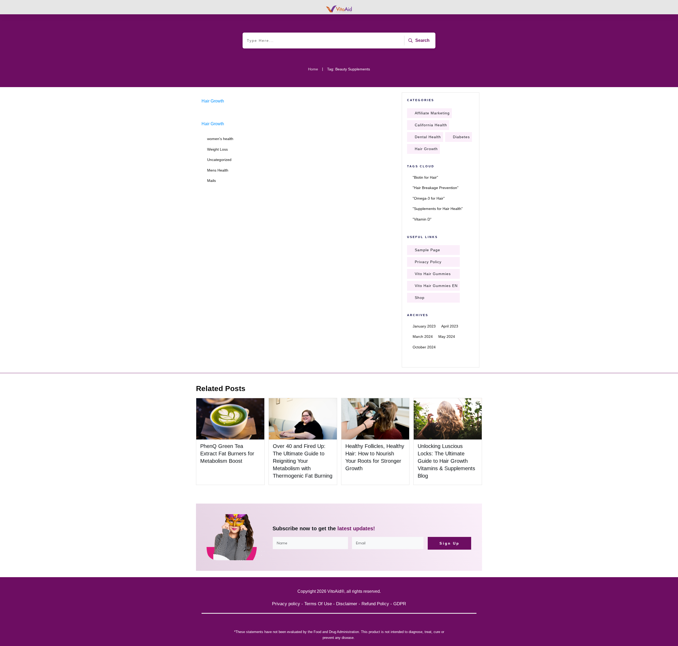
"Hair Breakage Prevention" (435, 188)
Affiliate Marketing (432, 113)
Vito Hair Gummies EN (436, 286)
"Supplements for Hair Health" (438, 209)
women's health (220, 139)
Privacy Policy (428, 262)
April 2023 (449, 326)
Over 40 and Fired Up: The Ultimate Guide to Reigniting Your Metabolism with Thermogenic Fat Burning (302, 461)
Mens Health (217, 170)
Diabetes (461, 137)
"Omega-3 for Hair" (429, 198)
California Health (431, 125)
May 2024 (446, 336)
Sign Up (449, 543)
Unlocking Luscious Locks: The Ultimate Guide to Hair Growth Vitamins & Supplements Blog (446, 461)
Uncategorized (219, 160)
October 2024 (424, 347)
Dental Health (428, 137)
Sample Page (427, 250)
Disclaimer (346, 603)
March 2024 (423, 336)
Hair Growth (213, 101)
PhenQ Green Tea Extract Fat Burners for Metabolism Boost (227, 453)
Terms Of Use (318, 603)
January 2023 (424, 326)
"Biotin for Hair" (425, 177)
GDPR (399, 603)
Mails (211, 180)
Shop (420, 297)
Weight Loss (217, 149)
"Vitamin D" (422, 219)
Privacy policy (286, 603)
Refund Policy (375, 603)
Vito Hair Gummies (433, 274)
